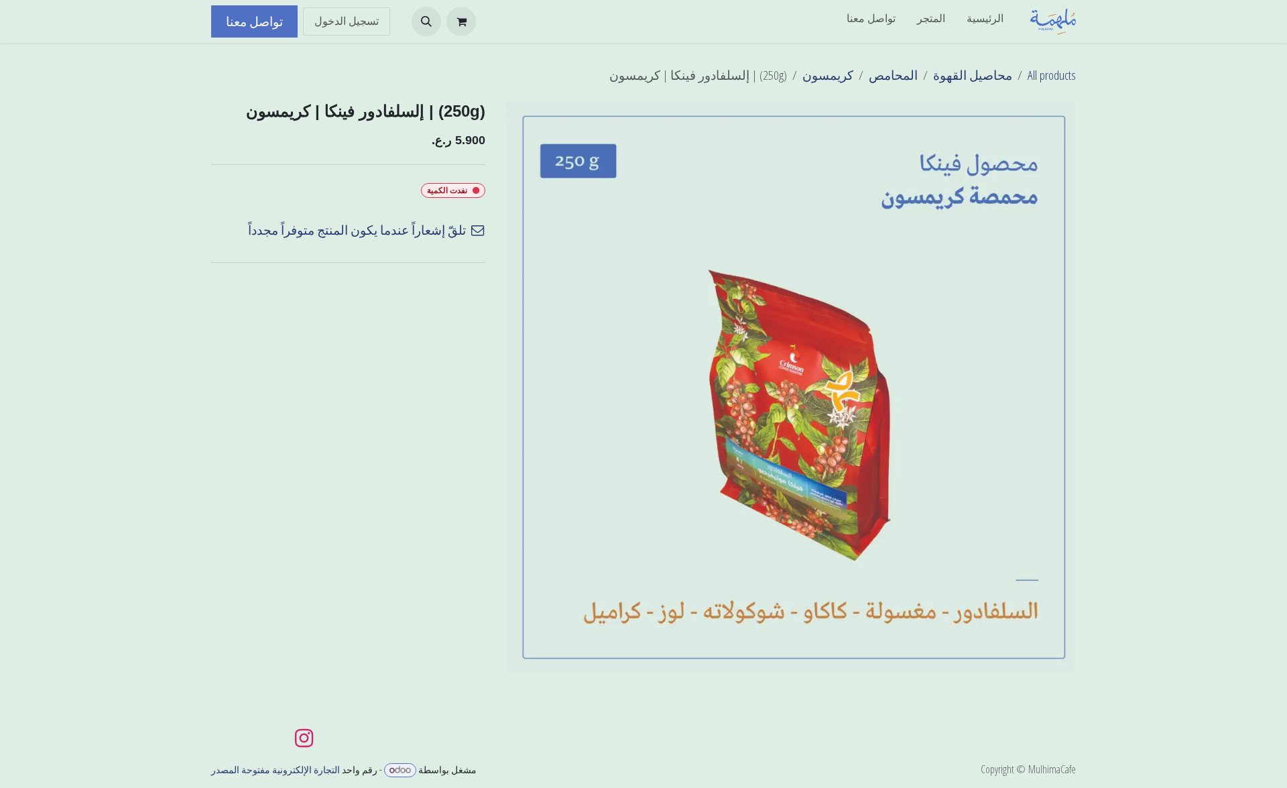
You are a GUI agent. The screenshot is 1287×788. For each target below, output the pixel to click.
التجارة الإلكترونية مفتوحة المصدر (275, 769)
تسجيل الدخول (346, 21)
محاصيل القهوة (972, 75)
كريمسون (827, 75)
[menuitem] (985, 21)
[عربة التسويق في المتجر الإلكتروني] (461, 21)
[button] (426, 21)
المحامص (893, 75)
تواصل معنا (254, 21)
